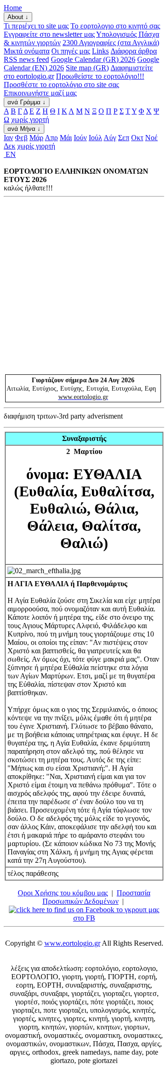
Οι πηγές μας (70, 51)
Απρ (51, 138)
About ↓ (17, 17)
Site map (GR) (87, 68)
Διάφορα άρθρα (134, 51)
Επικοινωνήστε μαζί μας (40, 93)
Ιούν (80, 138)
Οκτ (137, 138)
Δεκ (9, 146)
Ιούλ (95, 138)
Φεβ (21, 138)
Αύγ (110, 138)
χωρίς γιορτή (30, 119)
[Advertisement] (84, 285)
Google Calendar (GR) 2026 (93, 59)
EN (10, 154)
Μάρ (36, 138)
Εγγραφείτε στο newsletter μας (49, 34)
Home (13, 8)
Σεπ (123, 138)
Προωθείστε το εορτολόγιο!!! (100, 76)
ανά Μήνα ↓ (24, 128)
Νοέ (151, 138)
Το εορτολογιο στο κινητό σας (115, 26)
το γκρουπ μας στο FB (116, 914)
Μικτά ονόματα (26, 51)
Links (100, 51)
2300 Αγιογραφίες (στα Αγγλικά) (111, 43)
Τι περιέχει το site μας (36, 26)
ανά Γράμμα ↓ (26, 102)
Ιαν (8, 138)
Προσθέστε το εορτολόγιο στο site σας (61, 84)
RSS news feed (26, 59)
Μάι (66, 138)
